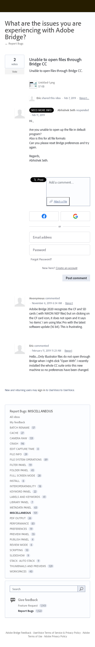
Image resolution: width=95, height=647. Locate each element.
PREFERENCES (18, 529)
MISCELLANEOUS (40, 411)
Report (69, 303)
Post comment (76, 278)
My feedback (17, 422)
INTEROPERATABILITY (23, 486)
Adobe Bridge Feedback (18, 632)
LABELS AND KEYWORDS (25, 497)
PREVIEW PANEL (19, 534)
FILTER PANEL (18, 465)
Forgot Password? (41, 259)
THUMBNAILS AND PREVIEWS (28, 566)
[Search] (81, 588)
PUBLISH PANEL (19, 539)
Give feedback (28, 600)
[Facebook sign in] (44, 216)
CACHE (14, 433)
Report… (84, 98)
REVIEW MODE (19, 545)
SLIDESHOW (17, 555)
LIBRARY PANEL (19, 502)
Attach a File (60, 201)
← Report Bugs (14, 43)
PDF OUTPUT (18, 518)
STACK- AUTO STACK (22, 560)
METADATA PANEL (20, 507)
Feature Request (28, 605)
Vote (14, 71)
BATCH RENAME (19, 427)
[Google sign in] (75, 216)
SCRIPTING (16, 550)
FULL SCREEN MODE (22, 475)
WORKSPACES (18, 571)
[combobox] (44, 589)
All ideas (15, 417)
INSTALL (15, 481)
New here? (59, 268)
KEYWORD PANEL (20, 491)
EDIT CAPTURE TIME (22, 449)
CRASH (14, 443)
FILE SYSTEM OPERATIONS (26, 459)
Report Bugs (18, 411)
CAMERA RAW (18, 438)
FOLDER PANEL (19, 470)
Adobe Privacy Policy (55, 636)
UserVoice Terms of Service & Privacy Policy (57, 632)
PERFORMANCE (19, 523)
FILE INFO (16, 454)
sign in (41, 390)
